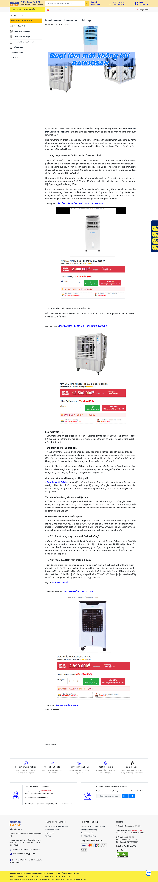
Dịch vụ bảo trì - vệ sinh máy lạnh (93, 826)
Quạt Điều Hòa (17, 52)
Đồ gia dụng (18, 47)
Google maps (143, 10)
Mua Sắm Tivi (19, 26)
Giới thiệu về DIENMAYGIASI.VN (56, 826)
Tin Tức (48, 836)
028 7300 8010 (119, 5)
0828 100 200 (142, 5)
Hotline (140, 2)
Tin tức (22, 15)
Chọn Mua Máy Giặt (22, 37)
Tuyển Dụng (49, 833)
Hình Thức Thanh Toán (89, 836)
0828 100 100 (118, 2)
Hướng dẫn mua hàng (89, 830)
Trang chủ (13, 15)
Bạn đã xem (95, 5)
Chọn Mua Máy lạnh (22, 31)
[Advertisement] (91, 111)
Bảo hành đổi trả (87, 833)
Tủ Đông (14, 57)
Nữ (132, 796)
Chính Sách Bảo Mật (52, 830)
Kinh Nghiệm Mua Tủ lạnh (24, 42)
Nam (125, 796)
